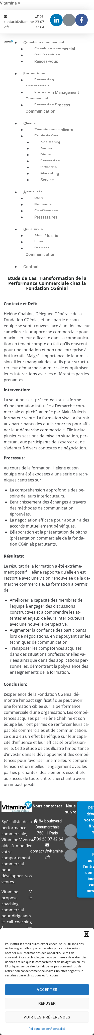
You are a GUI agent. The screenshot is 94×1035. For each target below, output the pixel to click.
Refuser (47, 1003)
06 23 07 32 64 (39, 21)
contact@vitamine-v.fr (19, 24)
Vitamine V (10, 3)
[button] (86, 934)
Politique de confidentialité (47, 1028)
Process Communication (40, 251)
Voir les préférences (47, 1017)
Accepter (47, 989)
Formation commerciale (40, 83)
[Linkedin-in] (56, 20)
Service (47, 180)
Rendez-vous (46, 61)
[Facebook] (70, 855)
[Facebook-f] (81, 20)
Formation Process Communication (48, 108)
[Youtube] (69, 20)
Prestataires (45, 217)
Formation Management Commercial (52, 95)
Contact (31, 266)
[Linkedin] (70, 830)
